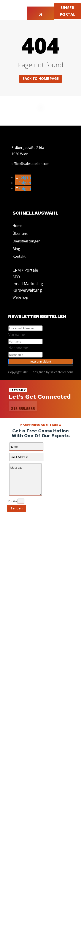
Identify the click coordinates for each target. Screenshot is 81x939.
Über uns (20, 233)
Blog (16, 248)
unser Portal (67, 11)
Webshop (20, 297)
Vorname (16, 334)
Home (17, 225)
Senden (16, 508)
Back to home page (40, 78)
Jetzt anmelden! (40, 361)
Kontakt (19, 256)
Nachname (18, 347)
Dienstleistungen (26, 241)
